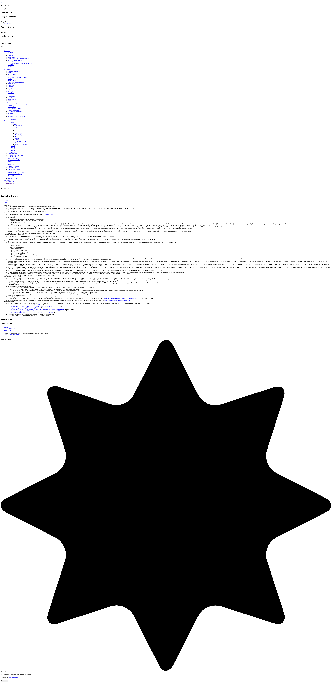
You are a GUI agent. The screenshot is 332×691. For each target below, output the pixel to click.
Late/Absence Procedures (15, 111)
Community (7, 170)
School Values (11, 83)
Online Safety (11, 164)
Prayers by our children (14, 160)
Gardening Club (12, 167)
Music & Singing (19, 135)
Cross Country (12, 96)
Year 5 (13, 150)
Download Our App (9, 183)
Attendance (11, 55)
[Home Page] (5, 3)
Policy (6, 202)
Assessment (11, 54)
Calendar (10, 94)
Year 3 (13, 147)
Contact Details (12, 62)
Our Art (17, 139)
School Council (12, 99)
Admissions (11, 86)
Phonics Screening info (21, 144)
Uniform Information (13, 110)
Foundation (14, 124)
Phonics (17, 142)
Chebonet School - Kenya (15, 174)
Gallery (17, 130)
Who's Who (11, 65)
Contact (17, 128)
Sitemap (6, 327)
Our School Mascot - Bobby (15, 163)
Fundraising (11, 175)
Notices (17, 127)
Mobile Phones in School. (15, 108)
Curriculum (11, 76)
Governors (10, 88)
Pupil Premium (12, 74)
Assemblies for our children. (15, 155)
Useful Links (11, 118)
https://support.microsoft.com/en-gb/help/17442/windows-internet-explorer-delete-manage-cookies (37, 309)
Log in (3, 39)
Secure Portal (11, 181)
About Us (7, 51)
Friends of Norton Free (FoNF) (16, 116)
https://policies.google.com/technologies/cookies (117, 300)
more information (13, 677)
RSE (9, 90)
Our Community (12, 178)
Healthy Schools (12, 153)
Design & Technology (21, 141)
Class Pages (11, 122)
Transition (10, 113)
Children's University (13, 166)
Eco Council (11, 97)
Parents (6, 102)
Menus (9, 100)
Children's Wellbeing (13, 156)
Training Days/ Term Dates (15, 60)
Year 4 (13, 149)
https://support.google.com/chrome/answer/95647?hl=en (26, 304)
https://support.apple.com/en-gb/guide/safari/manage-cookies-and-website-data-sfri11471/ (35, 311)
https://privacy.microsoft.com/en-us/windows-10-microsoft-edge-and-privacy (32, 312)
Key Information (8, 69)
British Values (11, 85)
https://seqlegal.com (47, 214)
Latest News (11, 93)
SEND (9, 72)
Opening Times (12, 107)
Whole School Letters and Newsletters (18, 58)
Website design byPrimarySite (13, 334)
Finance (10, 66)
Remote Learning (12, 119)
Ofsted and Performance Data (16, 82)
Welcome (10, 52)
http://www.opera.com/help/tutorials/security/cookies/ (25, 308)
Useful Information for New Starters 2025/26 (20, 63)
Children (6, 121)
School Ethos (11, 57)
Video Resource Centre (14, 169)
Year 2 (13, 146)
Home (6, 49)
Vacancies (10, 68)
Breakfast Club (12, 105)
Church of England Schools (15, 71)
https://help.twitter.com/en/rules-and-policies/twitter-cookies (120, 298)
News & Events (8, 91)
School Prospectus (13, 80)
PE (15, 136)
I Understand (4, 680)
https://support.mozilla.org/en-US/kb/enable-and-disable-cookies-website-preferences (34, 306)
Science (17, 138)
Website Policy (8, 330)
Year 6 (13, 152)
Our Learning (18, 125)
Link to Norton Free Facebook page (17, 104)
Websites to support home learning (17, 114)
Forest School (18, 133)
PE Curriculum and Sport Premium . (17, 77)
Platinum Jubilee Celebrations (16, 172)
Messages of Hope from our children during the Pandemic (23, 177)
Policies (10, 79)
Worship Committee (13, 158)
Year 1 (13, 132)
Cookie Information (9, 328)
